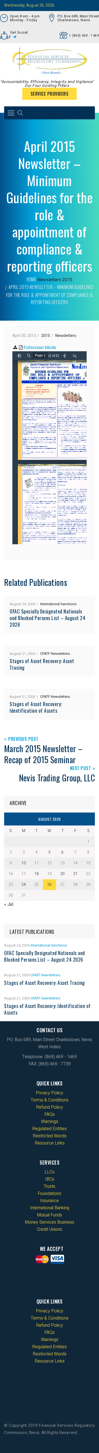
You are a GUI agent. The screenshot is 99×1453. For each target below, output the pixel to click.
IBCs (49, 1179)
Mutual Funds (49, 1215)
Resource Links (50, 1143)
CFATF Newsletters (55, 653)
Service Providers (50, 93)
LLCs (49, 1172)
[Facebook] (10, 36)
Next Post (80, 768)
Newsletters (49, 280)
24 (23, 885)
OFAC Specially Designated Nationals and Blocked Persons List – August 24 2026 (47, 618)
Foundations (49, 1193)
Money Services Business (49, 1222)
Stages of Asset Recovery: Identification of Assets (36, 707)
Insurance (49, 1200)
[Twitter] (15, 36)
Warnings (49, 1121)
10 (23, 863)
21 (75, 874)
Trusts (49, 1186)
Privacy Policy (49, 1093)
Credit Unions (49, 1229)
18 (36, 874)
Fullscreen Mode (40, 347)
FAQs (49, 1114)
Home (31, 279)
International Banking (49, 1208)
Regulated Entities (49, 1128)
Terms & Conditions (49, 1100)
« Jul (8, 904)
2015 (67, 280)
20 (62, 874)
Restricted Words (50, 1136)
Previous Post (23, 739)
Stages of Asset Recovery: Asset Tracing (42, 664)
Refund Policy (49, 1107)
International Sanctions (58, 604)
